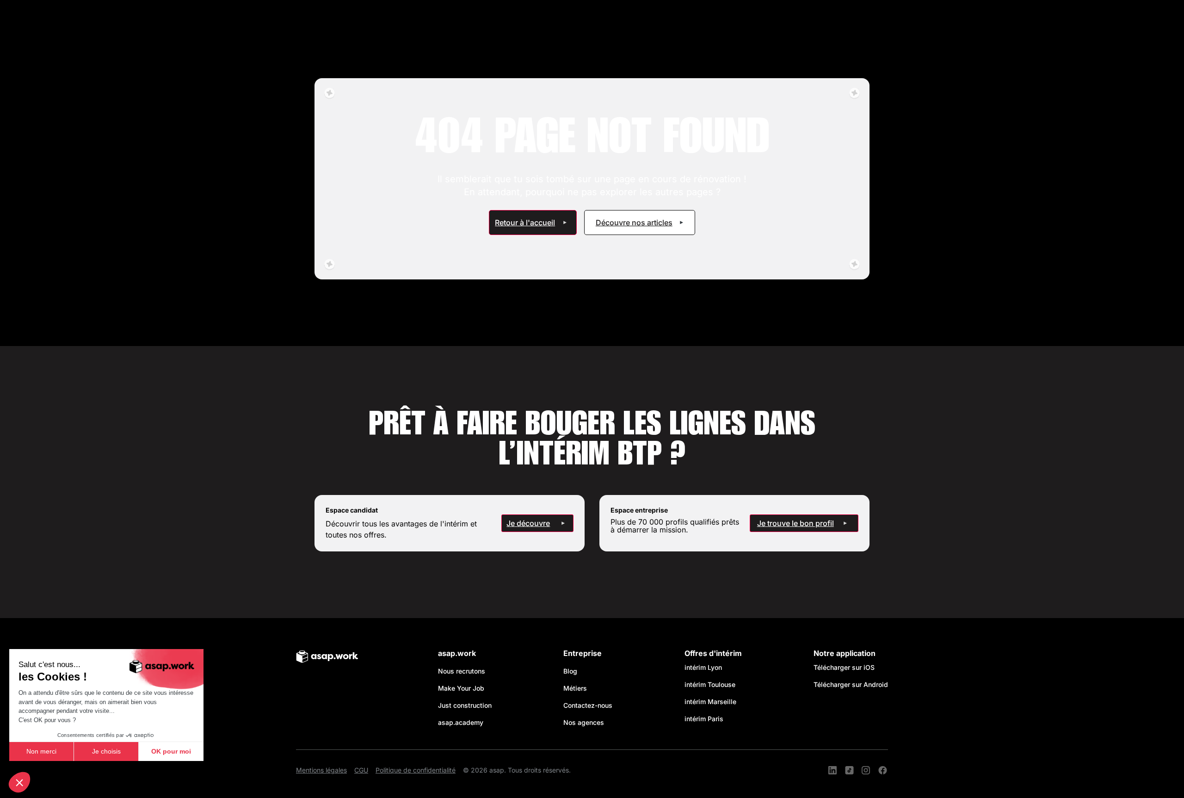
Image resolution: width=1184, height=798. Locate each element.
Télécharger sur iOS (844, 667)
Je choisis (106, 751)
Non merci (41, 751)
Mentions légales (321, 770)
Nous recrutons (461, 671)
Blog (570, 671)
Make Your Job (461, 688)
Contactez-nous (587, 705)
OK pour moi (171, 751)
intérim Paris (703, 719)
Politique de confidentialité (416, 770)
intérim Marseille (712, 701)
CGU (361, 770)
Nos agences (583, 722)
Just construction (465, 705)
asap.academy (460, 722)
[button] (19, 782)
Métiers (575, 688)
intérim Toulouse (709, 684)
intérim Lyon (703, 667)
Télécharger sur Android (851, 684)
